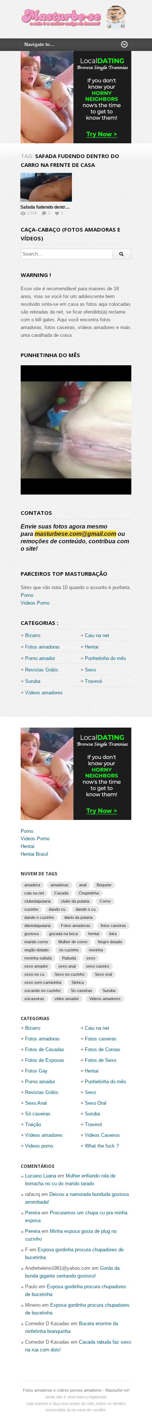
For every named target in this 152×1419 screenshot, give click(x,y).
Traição (33, 1124)
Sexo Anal (36, 1103)
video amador (67, 998)
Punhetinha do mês (105, 658)
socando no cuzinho (42, 990)
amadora (32, 885)
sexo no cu (34, 974)
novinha (96, 950)
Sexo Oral (95, 1103)
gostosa (31, 933)
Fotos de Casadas (44, 1049)
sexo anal (67, 966)
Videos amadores (105, 998)
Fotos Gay (36, 1071)
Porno (27, 595)
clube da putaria (75, 901)
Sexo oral (103, 974)
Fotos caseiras (101, 1039)
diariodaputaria (37, 925)
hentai (93, 933)
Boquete (104, 885)
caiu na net (34, 893)
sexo (90, 958)
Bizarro (32, 635)
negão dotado (36, 950)
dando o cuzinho (39, 917)
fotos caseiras (113, 925)
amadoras (60, 885)
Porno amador (40, 658)
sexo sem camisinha (42, 982)
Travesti (93, 681)
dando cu (57, 909)
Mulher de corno (72, 942)
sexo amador (36, 966)
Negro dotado (110, 942)
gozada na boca (63, 933)
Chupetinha (89, 893)
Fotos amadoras (42, 647)
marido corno (36, 942)
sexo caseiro (97, 966)
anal (82, 885)
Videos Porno (35, 603)
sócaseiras (34, 998)
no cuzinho (69, 950)
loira (113, 933)
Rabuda (69, 958)
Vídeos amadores (44, 692)
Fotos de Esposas (44, 1060)
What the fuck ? (102, 1146)
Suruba (32, 681)
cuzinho (31, 909)
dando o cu (86, 909)
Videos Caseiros (102, 1135)
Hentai (92, 647)
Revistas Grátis (41, 670)
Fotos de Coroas (102, 1049)
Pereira (32, 1212)
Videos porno (39, 1146)
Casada (61, 893)
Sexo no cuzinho (69, 974)
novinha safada (38, 958)
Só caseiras (38, 1114)
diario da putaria (78, 917)
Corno (105, 901)
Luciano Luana (40, 1176)
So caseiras (81, 990)
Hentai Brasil (34, 854)
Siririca (78, 982)
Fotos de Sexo (100, 1060)
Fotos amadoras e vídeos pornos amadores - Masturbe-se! (76, 1390)
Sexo (90, 670)
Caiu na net (97, 635)
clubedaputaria (37, 901)
